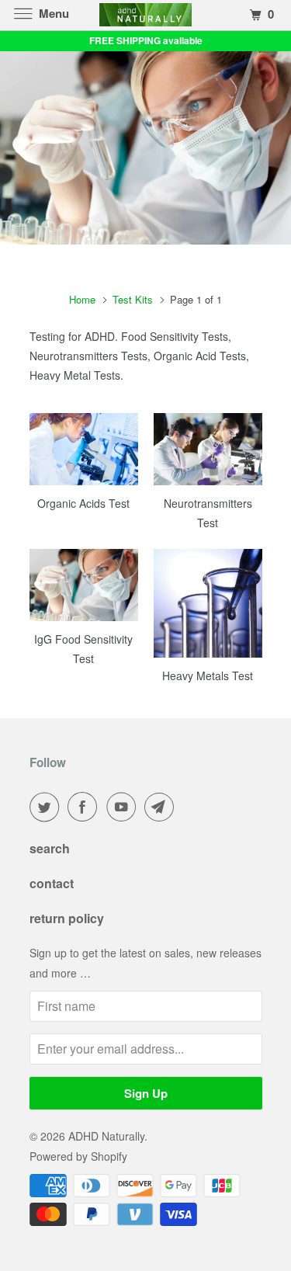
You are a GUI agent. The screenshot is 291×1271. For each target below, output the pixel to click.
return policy (66, 918)
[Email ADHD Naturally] (162, 806)
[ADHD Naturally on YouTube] (124, 806)
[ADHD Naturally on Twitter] (47, 806)
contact (51, 883)
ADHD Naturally (106, 1136)
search (49, 848)
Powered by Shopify (78, 1156)
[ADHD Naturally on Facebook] (85, 806)
